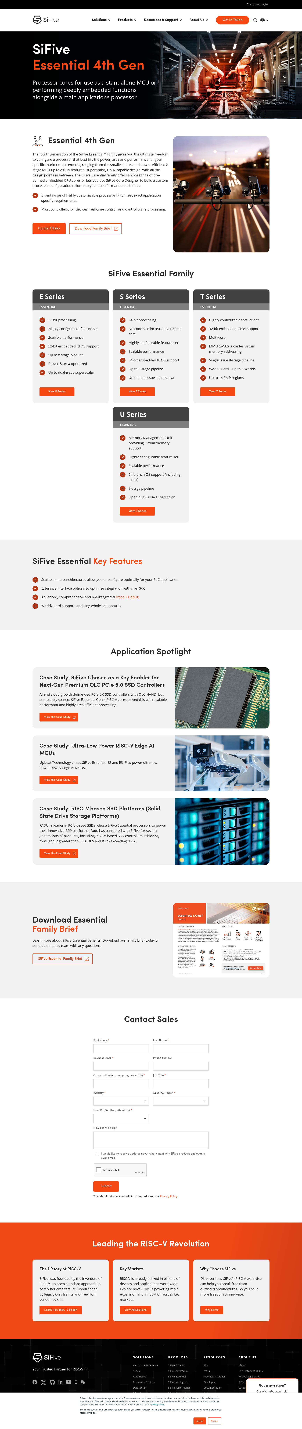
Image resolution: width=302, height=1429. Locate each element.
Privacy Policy (168, 1196)
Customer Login (257, 4)
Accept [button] (199, 1420)
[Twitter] (43, 1382)
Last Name (161, 1040)
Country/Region (164, 1093)
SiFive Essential (177, 1376)
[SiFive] (46, 20)
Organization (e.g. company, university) (119, 1075)
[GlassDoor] (76, 1382)
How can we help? (105, 1128)
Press (206, 1371)
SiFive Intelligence (178, 1382)
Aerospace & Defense (145, 1365)
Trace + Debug (127, 597)
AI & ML (137, 1371)
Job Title (159, 1075)
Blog (205, 1365)
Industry (99, 1093)
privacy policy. (158, 1404)
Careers (243, 1387)
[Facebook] (35, 1382)
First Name (101, 1040)
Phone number (162, 1058)
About (242, 1365)
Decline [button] (214, 1420)
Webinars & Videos (214, 1376)
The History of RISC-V (251, 1371)
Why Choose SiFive (249, 1376)
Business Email (103, 1058)
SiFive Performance (179, 1387)
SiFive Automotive (178, 1371)
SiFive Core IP (176, 1365)
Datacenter (139, 1387)
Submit (106, 1186)
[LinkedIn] (60, 1382)
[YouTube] (68, 1382)
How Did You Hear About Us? (112, 1110)
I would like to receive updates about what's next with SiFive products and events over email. (153, 1155)
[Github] (52, 1382)
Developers (210, 1382)
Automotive (139, 1376)
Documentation (212, 1387)
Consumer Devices (144, 1382)
